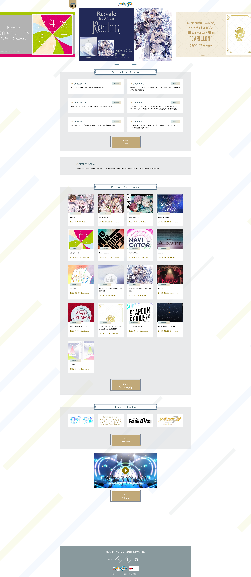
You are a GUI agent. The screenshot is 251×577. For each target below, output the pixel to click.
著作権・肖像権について (134, 574)
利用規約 (125, 574)
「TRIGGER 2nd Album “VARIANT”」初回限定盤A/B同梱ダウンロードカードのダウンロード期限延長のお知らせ (117, 168)
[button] (116, 64)
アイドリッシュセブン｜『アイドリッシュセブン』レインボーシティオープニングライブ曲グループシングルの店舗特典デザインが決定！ (154, 107)
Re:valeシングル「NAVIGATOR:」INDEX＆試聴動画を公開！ (93, 125)
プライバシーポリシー (116, 574)
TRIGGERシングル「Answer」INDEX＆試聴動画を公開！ (92, 106)
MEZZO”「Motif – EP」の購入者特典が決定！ (87, 87)
